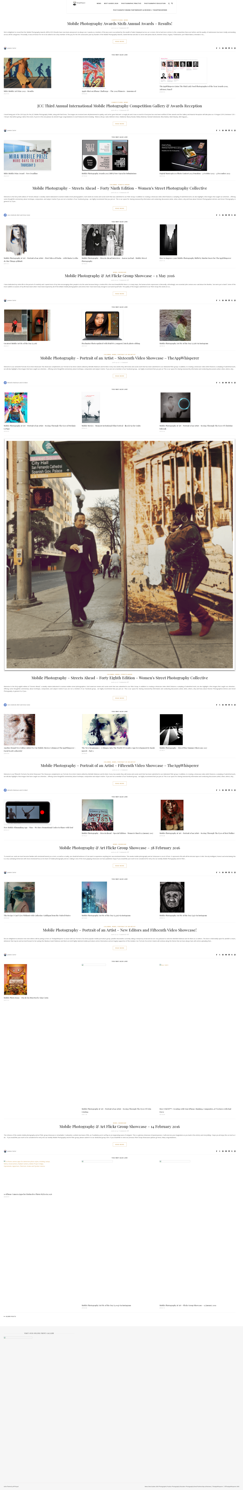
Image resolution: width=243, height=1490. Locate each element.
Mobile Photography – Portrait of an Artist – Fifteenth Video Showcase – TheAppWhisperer (120, 765)
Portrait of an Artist (127, 354)
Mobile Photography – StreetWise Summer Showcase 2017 (183, 748)
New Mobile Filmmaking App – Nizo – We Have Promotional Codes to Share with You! (38, 827)
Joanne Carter (11, 48)
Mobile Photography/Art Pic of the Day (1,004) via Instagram (106, 1305)
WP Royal (15, 1486)
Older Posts (10, 1316)
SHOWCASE (122, 272)
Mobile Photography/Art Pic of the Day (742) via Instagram (183, 915)
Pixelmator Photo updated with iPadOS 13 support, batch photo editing (111, 343)
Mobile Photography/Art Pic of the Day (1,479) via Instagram (106, 915)
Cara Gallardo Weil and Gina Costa (18, 215)
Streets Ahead (124, 184)
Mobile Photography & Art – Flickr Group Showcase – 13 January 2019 (188, 1305)
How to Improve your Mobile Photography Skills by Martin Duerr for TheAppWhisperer (195, 258)
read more (119, 41)
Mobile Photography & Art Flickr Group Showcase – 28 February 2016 (119, 847)
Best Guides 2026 (111, 3)
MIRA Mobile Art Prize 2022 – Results (19, 91)
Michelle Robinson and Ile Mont (17, 383)
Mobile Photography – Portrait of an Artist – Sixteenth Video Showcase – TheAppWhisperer (119, 357)
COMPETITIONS (117, 20)
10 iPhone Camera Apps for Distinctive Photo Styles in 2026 (28, 1194)
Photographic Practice (131, 3)
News (99, 3)
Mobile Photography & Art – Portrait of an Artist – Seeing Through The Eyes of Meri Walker (197, 833)
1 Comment (124, 362)
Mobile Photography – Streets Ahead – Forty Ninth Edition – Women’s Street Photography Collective (119, 187)
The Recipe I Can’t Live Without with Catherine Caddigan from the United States (37, 915)
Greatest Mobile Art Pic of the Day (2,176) (20, 343)
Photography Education (155, 3)
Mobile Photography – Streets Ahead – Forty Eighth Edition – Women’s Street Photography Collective (119, 677)
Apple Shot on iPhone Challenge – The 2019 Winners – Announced (109, 91)
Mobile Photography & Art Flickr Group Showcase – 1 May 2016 (120, 275)
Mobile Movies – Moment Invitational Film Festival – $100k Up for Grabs (111, 426)
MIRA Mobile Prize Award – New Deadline (21, 173)
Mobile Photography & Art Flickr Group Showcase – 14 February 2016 (119, 1126)
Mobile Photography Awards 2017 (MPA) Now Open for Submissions (109, 173)
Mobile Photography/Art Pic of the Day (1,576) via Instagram (184, 343)
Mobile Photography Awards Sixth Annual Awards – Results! (119, 23)
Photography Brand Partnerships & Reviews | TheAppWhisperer (140, 10)
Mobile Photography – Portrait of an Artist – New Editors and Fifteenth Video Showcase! (120, 929)
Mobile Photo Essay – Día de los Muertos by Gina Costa (26, 998)
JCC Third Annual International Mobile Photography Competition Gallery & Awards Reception (119, 105)
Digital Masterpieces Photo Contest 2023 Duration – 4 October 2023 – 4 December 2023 (195, 173)
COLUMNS (113, 184)
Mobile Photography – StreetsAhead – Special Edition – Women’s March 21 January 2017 (117, 833)
